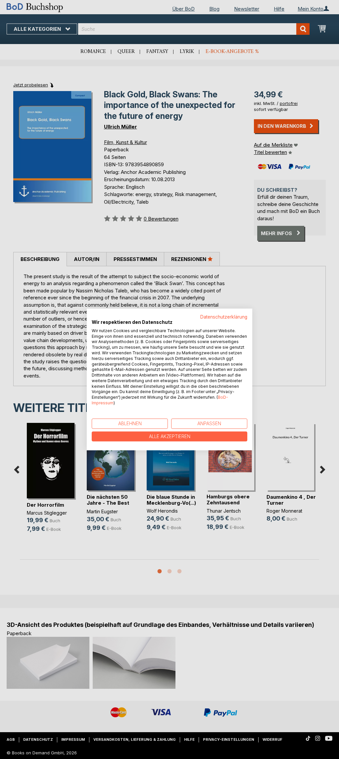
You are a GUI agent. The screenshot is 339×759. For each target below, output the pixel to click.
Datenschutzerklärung (223, 317)
